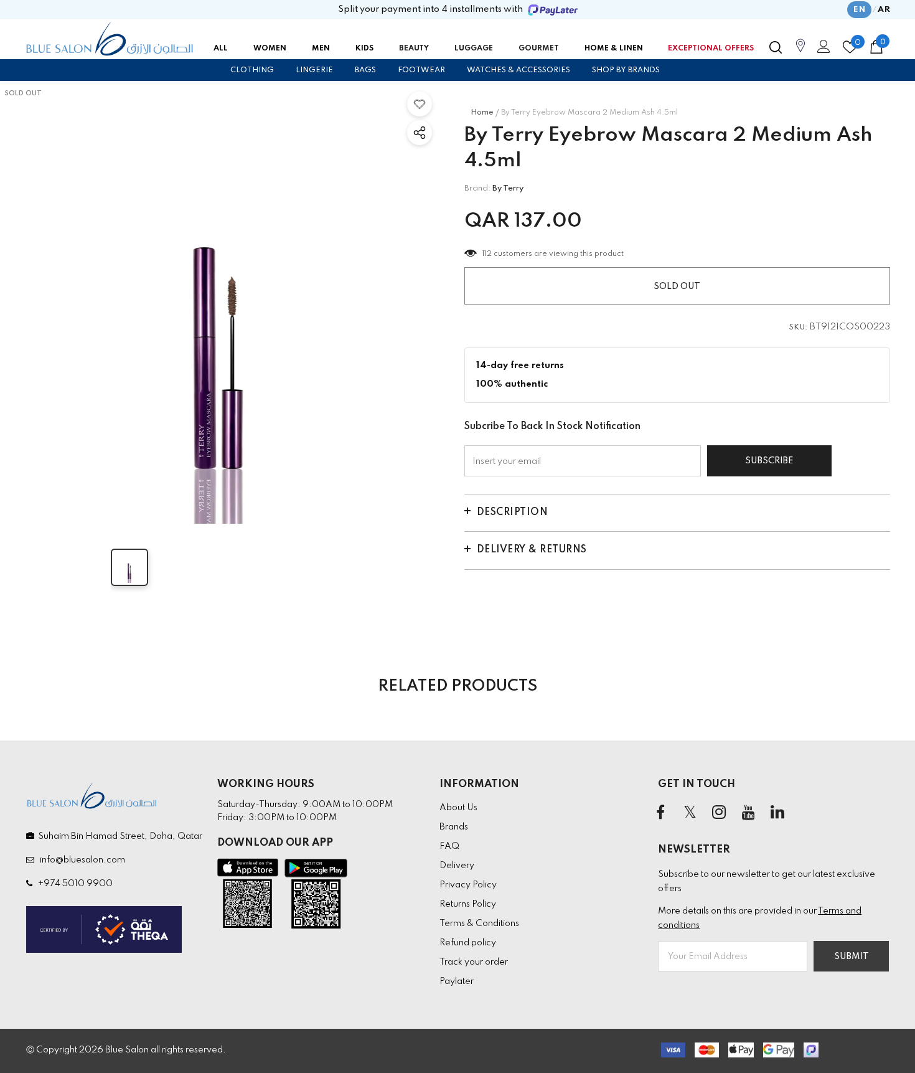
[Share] (419, 132)
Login (821, 49)
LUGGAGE (473, 48)
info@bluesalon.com (80, 860)
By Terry (507, 188)
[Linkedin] (777, 812)
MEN (321, 48)
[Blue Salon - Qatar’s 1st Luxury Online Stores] (109, 39)
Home (482, 112)
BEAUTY (414, 48)
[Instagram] (719, 812)
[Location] (800, 52)
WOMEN (269, 48)
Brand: (477, 188)
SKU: (798, 327)
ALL (221, 48)
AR (884, 10)
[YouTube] (748, 812)
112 (487, 254)
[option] (219, 304)
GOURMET (538, 48)
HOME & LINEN (613, 48)
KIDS (364, 48)
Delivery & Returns (532, 550)
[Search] (775, 47)
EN (859, 10)
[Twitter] (689, 812)
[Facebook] (660, 812)
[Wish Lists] (419, 104)
